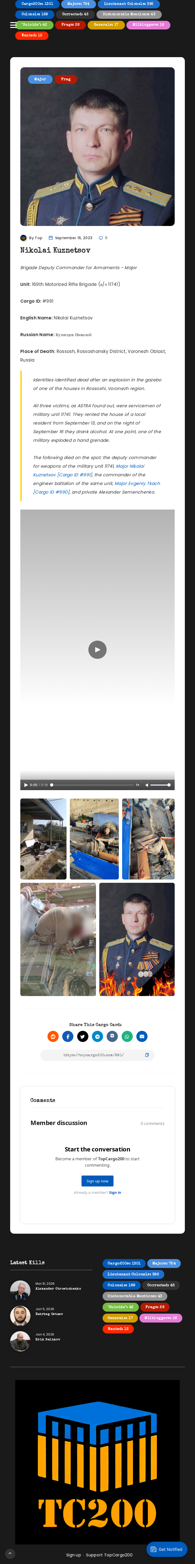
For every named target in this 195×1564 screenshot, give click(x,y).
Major (40, 79)
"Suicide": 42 (34, 25)
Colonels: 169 (35, 14)
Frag (66, 79)
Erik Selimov (48, 1339)
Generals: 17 (106, 25)
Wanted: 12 (32, 35)
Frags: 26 (70, 25)
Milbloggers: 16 (148, 25)
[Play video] (97, 650)
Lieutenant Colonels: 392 (129, 4)
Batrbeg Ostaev (49, 1314)
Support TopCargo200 (109, 1555)
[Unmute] (147, 785)
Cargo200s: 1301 (37, 4)
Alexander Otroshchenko (58, 1289)
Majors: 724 (79, 4)
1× (137, 785)
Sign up (73, 1555)
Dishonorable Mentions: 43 (129, 14)
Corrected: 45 (75, 14)
